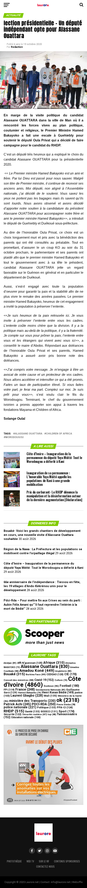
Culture (61, 680)
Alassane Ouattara (28, 433)
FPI (9, 689)
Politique (46, 707)
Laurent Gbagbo (27, 695)
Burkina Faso (36, 674)
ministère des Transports (32, 701)
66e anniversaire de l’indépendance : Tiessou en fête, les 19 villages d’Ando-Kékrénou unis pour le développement (42, 586)
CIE (70, 674)
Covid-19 (44, 679)
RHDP (14, 711)
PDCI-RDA (44, 704)
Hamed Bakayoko (29, 692)
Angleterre (63, 671)
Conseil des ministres (19, 680)
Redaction (17, 47)
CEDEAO (55, 674)
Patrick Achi (17, 704)
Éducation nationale (25, 717)
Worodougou (14, 437)
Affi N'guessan (29, 662)
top (52, 714)
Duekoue (51, 686)
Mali (50, 695)
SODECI (49, 711)
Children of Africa (59, 433)
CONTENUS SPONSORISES (67, 861)
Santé (32, 711)
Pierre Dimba (65, 704)
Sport (66, 711)
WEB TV (30, 861)
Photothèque (14, 861)
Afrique (54, 663)
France (25, 689)
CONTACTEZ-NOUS (45, 866)
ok (67, 700)
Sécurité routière (34, 714)
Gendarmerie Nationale (50, 690)
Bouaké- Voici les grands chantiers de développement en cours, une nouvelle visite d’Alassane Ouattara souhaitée (42, 535)
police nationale (20, 707)
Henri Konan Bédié (58, 692)
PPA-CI (65, 707)
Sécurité (12, 714)
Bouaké (14, 674)
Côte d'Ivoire (42, 681)
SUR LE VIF (44, 861)
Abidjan (10, 663)
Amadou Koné (36, 670)
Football (69, 686)
